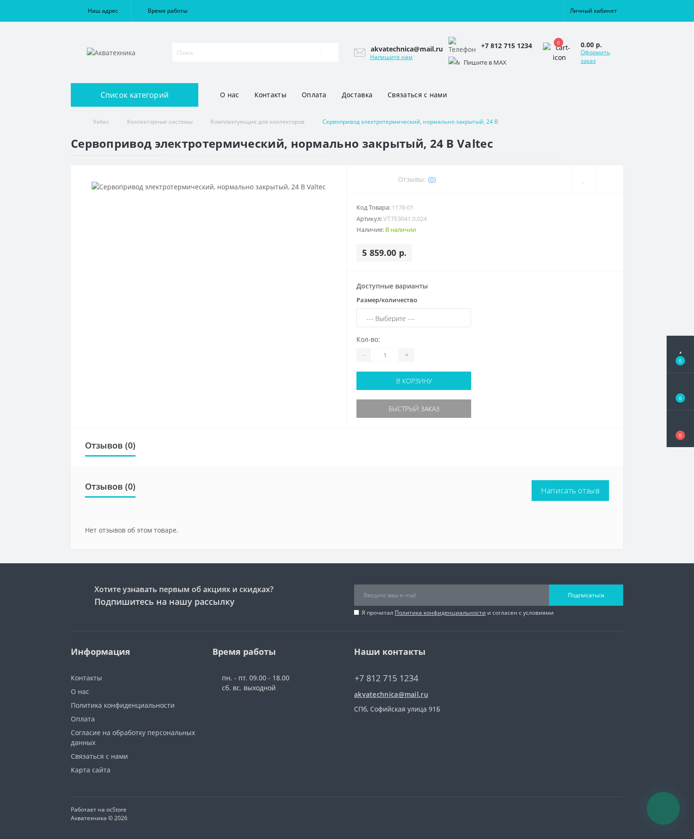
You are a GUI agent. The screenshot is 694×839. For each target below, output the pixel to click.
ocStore (116, 809)
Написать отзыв (570, 490)
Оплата (314, 94)
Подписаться (586, 595)
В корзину (414, 380)
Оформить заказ (595, 56)
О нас (229, 94)
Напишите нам (391, 57)
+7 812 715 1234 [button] (386, 678)
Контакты (270, 94)
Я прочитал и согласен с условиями (458, 613)
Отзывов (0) (110, 445)
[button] (101, 11)
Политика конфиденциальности (440, 613)
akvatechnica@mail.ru (391, 694)
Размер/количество (386, 300)
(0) (432, 179)
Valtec (101, 122)
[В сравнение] (609, 179)
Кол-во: (368, 339)
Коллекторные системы (160, 122)
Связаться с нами (417, 94)
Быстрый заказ (414, 408)
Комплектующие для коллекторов (258, 122)
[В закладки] (583, 179)
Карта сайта (90, 769)
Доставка (357, 94)
